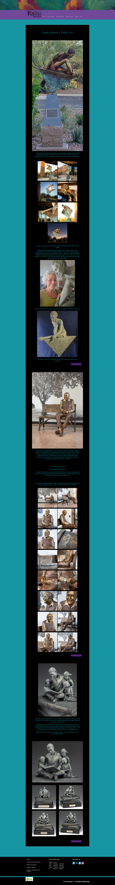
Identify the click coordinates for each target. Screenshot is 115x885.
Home (44, 16)
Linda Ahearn (68, 881)
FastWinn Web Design (82, 881)
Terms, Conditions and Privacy (33, 870)
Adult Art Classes (60, 16)
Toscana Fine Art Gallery (34, 862)
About (76, 16)
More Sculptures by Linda (76, 364)
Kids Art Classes (69, 16)
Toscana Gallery (50, 16)
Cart (81, 16)
